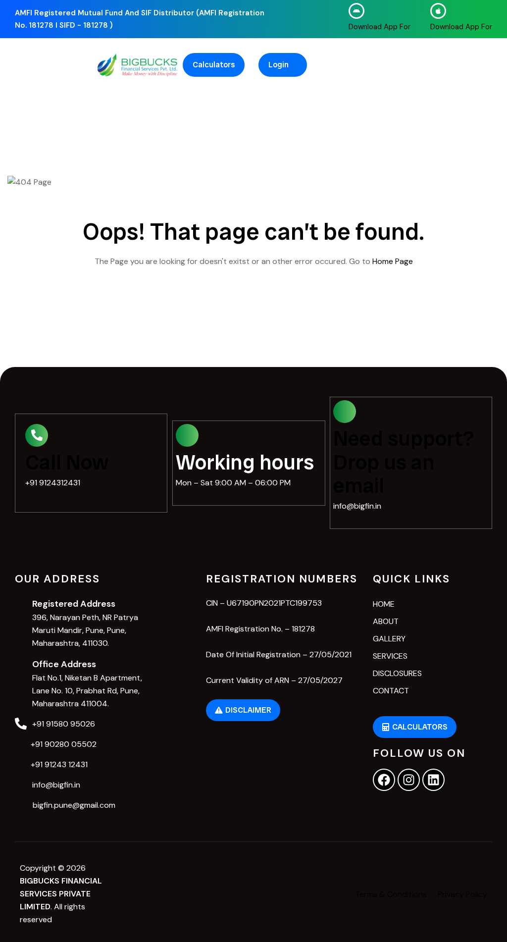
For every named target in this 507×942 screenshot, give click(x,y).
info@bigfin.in (357, 506)
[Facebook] (384, 780)
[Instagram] (409, 780)
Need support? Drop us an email (403, 462)
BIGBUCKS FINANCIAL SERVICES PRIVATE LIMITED (61, 894)
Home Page (392, 261)
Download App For (379, 27)
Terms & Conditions (391, 894)
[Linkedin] (433, 780)
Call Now (66, 462)
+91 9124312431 (52, 482)
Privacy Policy (462, 894)
